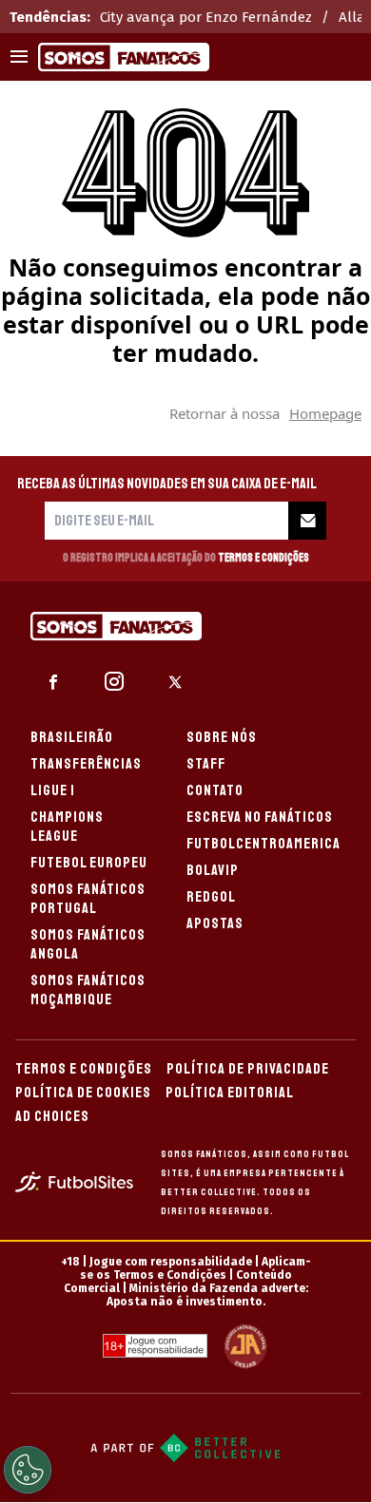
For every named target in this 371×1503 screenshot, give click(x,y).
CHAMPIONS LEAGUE (67, 827)
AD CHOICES (52, 1116)
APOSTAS (215, 923)
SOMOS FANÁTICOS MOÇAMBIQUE (88, 990)
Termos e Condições (263, 558)
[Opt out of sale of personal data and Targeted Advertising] (27, 1469)
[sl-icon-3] (175, 682)
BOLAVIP (212, 870)
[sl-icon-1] (53, 682)
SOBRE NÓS (221, 737)
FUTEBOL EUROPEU (88, 862)
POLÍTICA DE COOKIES (83, 1092)
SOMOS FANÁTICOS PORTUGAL (88, 899)
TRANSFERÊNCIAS (86, 763)
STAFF (205, 763)
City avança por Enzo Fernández (206, 17)
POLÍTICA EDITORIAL (230, 1092)
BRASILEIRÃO (71, 737)
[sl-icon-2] (114, 682)
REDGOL (211, 896)
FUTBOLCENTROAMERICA (263, 843)
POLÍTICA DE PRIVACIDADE (247, 1068)
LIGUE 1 (52, 790)
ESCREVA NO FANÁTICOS (259, 817)
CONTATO (215, 790)
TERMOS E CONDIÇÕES (83, 1068)
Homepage (325, 413)
